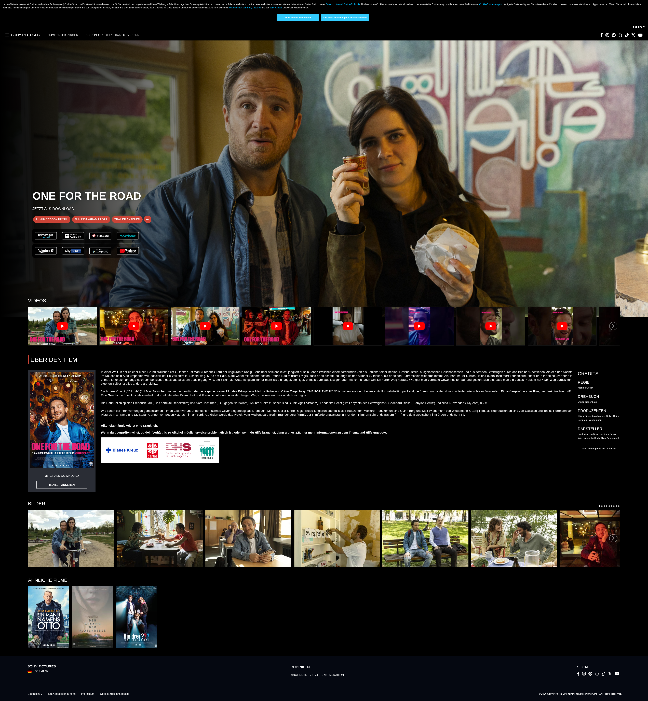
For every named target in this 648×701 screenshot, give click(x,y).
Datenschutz (35, 693)
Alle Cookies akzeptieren (298, 17)
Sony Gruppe (275, 7)
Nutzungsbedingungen (62, 693)
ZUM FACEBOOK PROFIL (52, 219)
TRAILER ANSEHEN (127, 219)
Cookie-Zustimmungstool (491, 4)
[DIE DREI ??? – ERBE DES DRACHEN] (136, 617)
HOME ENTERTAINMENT (64, 35)
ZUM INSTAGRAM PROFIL (91, 219)
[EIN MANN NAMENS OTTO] (48, 617)
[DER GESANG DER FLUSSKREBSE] (92, 617)
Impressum (87, 693)
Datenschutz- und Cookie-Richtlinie (343, 4)
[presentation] (613, 326)
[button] (71, 538)
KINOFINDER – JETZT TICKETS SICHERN (112, 35)
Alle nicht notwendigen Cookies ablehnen (345, 17)
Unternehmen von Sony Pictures (245, 7)
